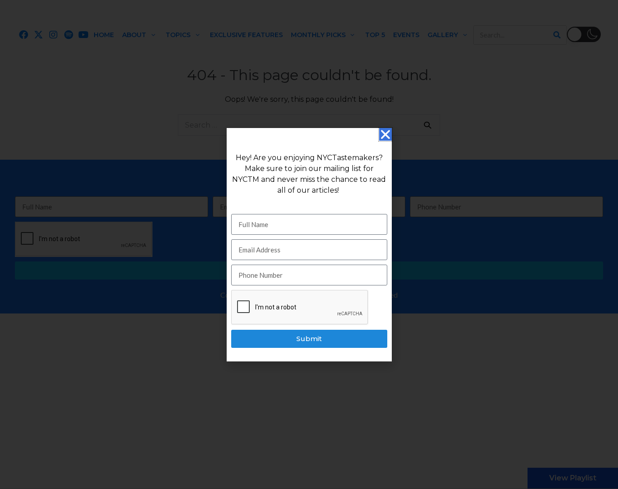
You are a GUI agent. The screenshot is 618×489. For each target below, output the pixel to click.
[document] (309, 244)
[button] (385, 134)
